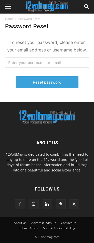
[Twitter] (74, 204)
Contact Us (68, 223)
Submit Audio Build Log (59, 228)
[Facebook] (20, 204)
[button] (8, 7)
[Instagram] (34, 204)
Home (9, 19)
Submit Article (28, 228)
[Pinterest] (61, 204)
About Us (20, 223)
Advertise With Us (43, 223)
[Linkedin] (47, 204)
